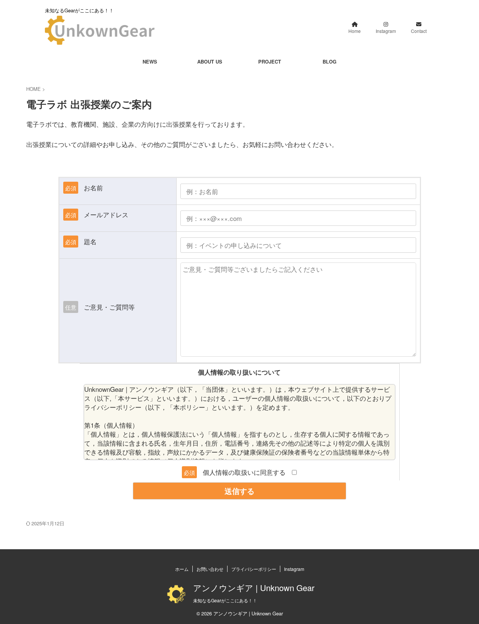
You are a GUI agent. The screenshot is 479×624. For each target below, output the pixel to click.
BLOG (329, 61)
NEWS (150, 61)
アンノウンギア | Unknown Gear (253, 587)
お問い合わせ (209, 569)
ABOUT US (209, 61)
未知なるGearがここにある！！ (225, 600)
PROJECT (269, 61)
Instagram (294, 569)
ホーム (182, 569)
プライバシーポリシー (253, 569)
